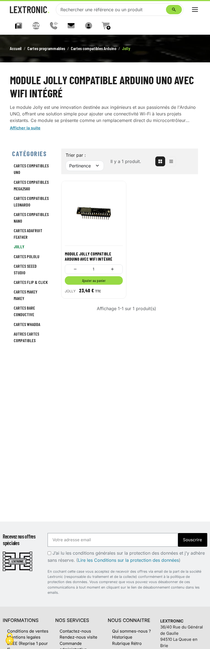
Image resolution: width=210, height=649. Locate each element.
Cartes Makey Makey (25, 295)
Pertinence (80, 165)
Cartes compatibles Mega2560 (31, 185)
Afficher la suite (25, 128)
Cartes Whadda (27, 324)
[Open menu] (195, 9)
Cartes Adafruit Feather (28, 234)
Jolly (19, 246)
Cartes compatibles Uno (31, 169)
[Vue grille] (160, 161)
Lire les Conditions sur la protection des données (128, 560)
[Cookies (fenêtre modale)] (9, 639)
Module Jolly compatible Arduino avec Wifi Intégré (88, 256)
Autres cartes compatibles (26, 337)
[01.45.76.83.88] (53, 25)
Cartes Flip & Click (31, 282)
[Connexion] (88, 25)
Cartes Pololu (26, 256)
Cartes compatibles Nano (31, 217)
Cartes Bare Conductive (24, 311)
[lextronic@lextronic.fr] (71, 25)
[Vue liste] (171, 161)
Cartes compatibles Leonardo (31, 201)
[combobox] (112, 9)
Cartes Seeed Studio (25, 269)
